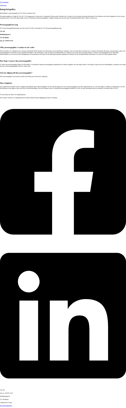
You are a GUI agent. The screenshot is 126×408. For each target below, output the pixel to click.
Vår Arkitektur (4, 2)
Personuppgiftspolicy (6, 405)
